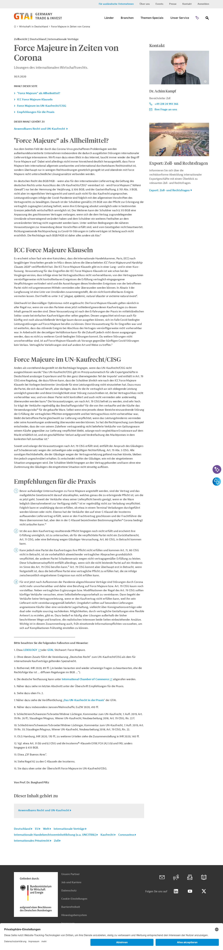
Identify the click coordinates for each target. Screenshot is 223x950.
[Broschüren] (204, 877)
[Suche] (207, 18)
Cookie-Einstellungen (74, 898)
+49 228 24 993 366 (166, 104)
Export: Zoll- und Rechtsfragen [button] (169, 190)
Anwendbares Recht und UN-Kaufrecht (39, 129)
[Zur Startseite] (38, 18)
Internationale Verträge (69, 829)
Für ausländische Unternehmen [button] (116, 3)
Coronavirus (126, 835)
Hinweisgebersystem (74, 915)
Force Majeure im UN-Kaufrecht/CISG (41, 106)
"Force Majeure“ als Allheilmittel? (38, 93)
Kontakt (187, 3)
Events (159, 3)
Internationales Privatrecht (31, 840)
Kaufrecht (107, 835)
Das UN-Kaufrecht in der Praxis (84, 700)
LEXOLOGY (30, 650)
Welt (46, 829)
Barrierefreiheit (70, 907)
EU (37, 829)
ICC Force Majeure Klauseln (35, 99)
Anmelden (203, 3)
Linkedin (176, 891)
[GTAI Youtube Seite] (190, 891)
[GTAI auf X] (204, 891)
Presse (172, 3)
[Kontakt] (162, 877)
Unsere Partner (70, 874)
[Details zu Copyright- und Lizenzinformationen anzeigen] (205, 81)
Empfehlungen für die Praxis (35, 112)
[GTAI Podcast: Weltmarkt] (176, 877)
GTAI (50, 650)
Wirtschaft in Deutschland (33, 26)
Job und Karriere (71, 882)
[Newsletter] (190, 877)
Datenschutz (68, 890)
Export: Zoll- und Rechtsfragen (178, 163)
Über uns (145, 3)
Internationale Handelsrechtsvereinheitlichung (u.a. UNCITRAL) (55, 835)
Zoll (56, 840)
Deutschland (22, 829)
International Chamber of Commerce (85, 679)
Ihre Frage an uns (166, 109)
